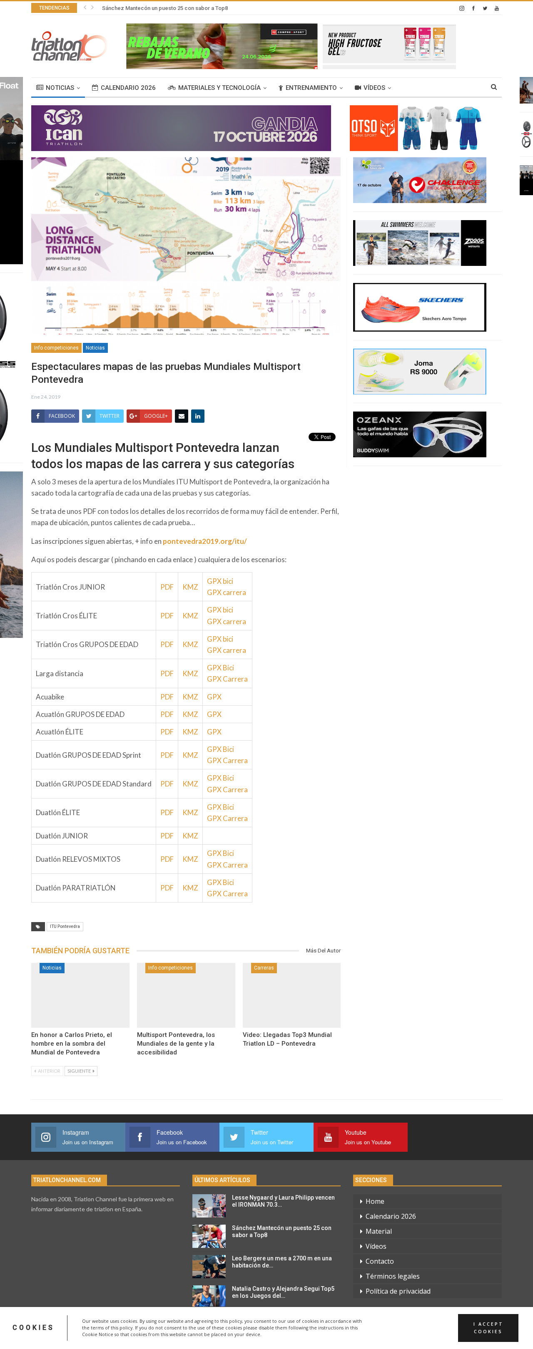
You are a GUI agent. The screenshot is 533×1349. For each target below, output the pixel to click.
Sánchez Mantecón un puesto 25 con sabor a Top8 (165, 8)
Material (379, 1231)
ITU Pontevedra (65, 926)
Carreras (264, 968)
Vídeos (374, 88)
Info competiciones (56, 348)
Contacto (380, 1261)
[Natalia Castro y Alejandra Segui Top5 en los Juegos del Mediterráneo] (209, 1297)
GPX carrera (226, 592)
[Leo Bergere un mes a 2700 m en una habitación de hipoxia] (209, 1266)
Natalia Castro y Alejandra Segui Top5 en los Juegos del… (283, 1292)
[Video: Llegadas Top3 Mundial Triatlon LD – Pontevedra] (292, 995)
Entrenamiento (311, 88)
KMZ (190, 587)
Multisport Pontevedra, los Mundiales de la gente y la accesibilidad (176, 1043)
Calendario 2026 (128, 88)
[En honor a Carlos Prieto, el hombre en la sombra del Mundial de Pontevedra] (80, 995)
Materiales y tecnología (219, 88)
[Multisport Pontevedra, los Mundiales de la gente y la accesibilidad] (186, 995)
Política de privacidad (398, 1291)
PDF (167, 587)
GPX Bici (220, 667)
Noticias (60, 88)
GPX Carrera (227, 678)
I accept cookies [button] (488, 1327)
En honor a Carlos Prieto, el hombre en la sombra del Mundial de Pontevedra (71, 1043)
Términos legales (393, 1276)
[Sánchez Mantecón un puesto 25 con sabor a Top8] (209, 1236)
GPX (214, 696)
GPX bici (220, 581)
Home (375, 1201)
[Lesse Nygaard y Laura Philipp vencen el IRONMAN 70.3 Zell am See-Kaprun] (209, 1206)
